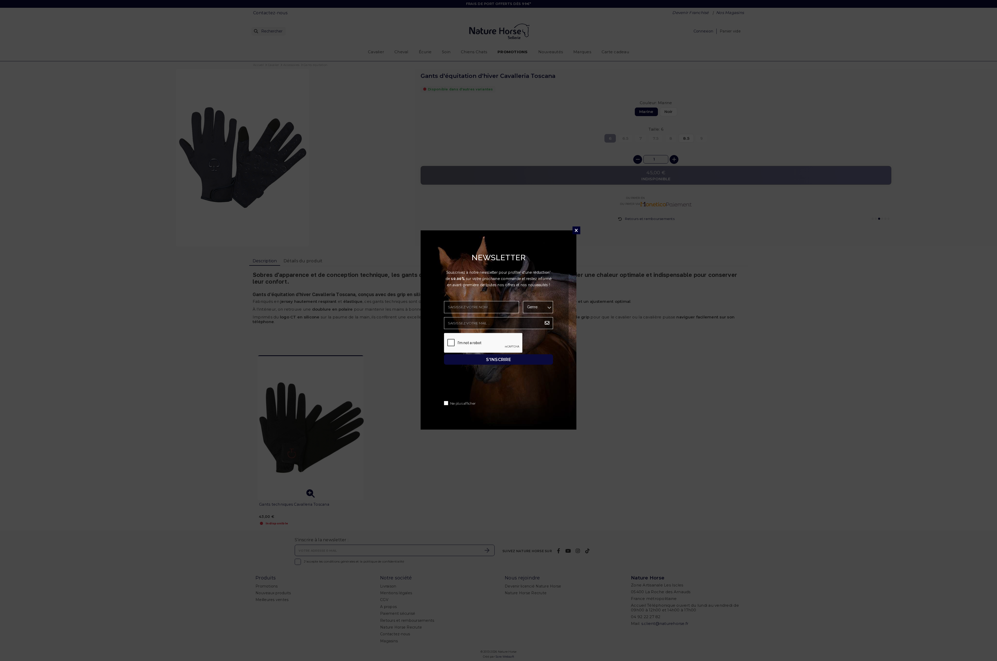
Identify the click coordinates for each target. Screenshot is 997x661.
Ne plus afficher (463, 403)
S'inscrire (498, 359)
